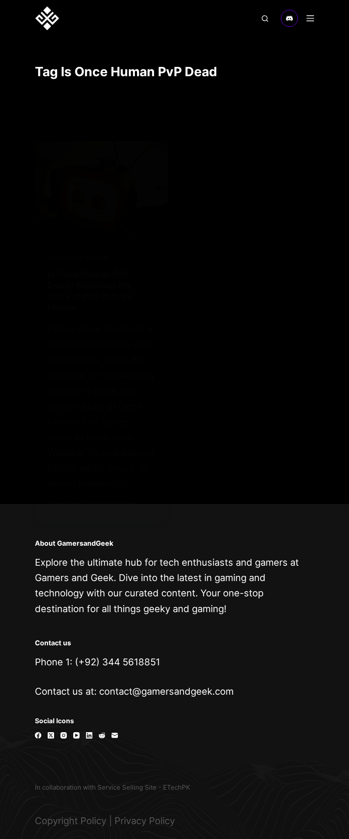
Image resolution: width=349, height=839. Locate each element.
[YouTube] (76, 735)
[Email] (115, 735)
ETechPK (176, 787)
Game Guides (65, 258)
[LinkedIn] (89, 735)
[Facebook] (38, 735)
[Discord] (289, 18)
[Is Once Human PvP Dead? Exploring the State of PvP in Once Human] (101, 191)
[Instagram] (63, 735)
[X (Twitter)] (51, 735)
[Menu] (310, 18)
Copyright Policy (70, 820)
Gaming (97, 258)
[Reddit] (102, 735)
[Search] (265, 18)
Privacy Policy (144, 820)
